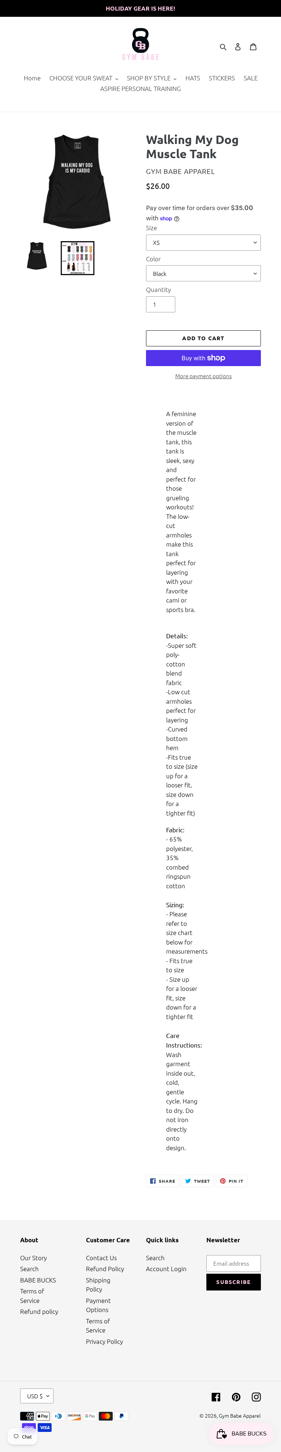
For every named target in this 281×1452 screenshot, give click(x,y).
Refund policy (39, 1311)
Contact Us (101, 1258)
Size (151, 228)
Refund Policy (105, 1269)
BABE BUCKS (38, 1280)
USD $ (35, 1396)
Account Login (166, 1269)
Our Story (33, 1258)
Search (29, 1269)
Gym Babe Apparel (240, 1415)
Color (153, 259)
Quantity (158, 289)
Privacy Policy (104, 1341)
